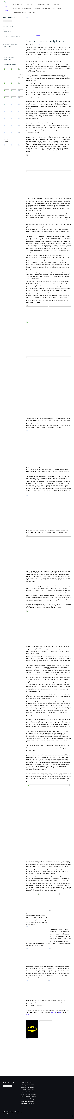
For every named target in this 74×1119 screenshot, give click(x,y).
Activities (56, 4)
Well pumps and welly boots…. (46, 41)
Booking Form (27, 8)
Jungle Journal (36, 35)
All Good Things (7, 29)
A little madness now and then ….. (10, 44)
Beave (40, 44)
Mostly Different (6, 51)
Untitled (20, 8)
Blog (28, 4)
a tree (59, 1012)
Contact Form (31, 12)
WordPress (21, 1113)
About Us (19, 4)
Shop (48, 4)
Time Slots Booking (56, 8)
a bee (55, 1012)
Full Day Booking (46, 8)
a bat (52, 1012)
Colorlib (10, 1113)
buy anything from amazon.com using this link (28, 1101)
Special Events (41, 4)
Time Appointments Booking (19, 12)
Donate (15, 8)
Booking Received (37, 8)
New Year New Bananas (8, 57)
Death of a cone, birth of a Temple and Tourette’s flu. (12, 37)
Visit (32, 4)
